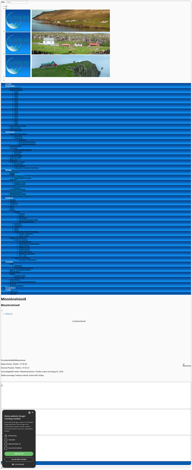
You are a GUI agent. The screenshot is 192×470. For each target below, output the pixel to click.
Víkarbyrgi (14, 204)
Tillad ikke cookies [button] (19, 459)
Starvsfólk (18, 136)
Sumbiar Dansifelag (18, 190)
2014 (16, 116)
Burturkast (18, 152)
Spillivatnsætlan (16, 156)
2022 (16, 100)
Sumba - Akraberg (26, 234)
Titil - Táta (23, 256)
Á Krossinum (19, 176)
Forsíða (8, 84)
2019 (16, 106)
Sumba (13, 200)
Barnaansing (15, 280)
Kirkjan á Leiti (19, 184)
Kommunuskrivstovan (18, 134)
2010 (16, 124)
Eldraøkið (18, 266)
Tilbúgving (14, 292)
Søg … (4, 2)
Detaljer (7, 431)
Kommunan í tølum (17, 162)
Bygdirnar (9, 198)
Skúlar (12, 274)
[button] (18, 464)
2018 (16, 108)
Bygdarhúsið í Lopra (18, 194)
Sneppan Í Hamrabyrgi (28, 260)
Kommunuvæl (19, 166)
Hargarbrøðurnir (25, 242)
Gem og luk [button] (18, 454)
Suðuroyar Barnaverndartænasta (23, 282)
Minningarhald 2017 (27, 222)
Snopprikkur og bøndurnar (29, 244)
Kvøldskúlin (14, 172)
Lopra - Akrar (24, 236)
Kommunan (10, 132)
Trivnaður (9, 262)
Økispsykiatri (15, 272)
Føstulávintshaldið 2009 (28, 220)
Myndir (12, 210)
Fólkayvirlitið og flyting (23, 150)
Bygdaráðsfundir (16, 90)
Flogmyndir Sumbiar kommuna (26, 232)
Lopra (12, 206)
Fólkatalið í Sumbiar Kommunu (26, 168)
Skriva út (8, 314)
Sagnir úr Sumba (21, 240)
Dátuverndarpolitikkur (27, 142)
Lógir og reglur (15, 158)
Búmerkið (13, 160)
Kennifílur (22, 140)
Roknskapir (18, 164)
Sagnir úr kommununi (18, 238)
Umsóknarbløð (16, 146)
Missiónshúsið (20, 186)
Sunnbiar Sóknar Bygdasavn (21, 196)
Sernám (13, 284)
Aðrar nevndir (15, 128)
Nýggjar (22, 214)
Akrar (12, 208)
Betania (17, 188)
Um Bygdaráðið (16, 130)
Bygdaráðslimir (16, 88)
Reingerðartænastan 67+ (24, 268)
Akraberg (13, 202)
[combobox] (29, 413)
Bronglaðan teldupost (27, 144)
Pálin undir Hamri (26, 252)
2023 (16, 98)
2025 (16, 94)
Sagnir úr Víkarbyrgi (22, 258)
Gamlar (22, 216)
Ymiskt (8, 290)
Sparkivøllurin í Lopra (22, 178)
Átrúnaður (14, 180)
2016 (16, 112)
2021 (16, 102)
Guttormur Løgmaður (27, 254)
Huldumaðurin (24, 250)
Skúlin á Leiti (19, 278)
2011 (16, 122)
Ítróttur (12, 174)
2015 (16, 114)
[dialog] (19, 439)
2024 (16, 96)
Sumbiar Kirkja (20, 182)
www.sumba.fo (11, 404)
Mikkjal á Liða (24, 248)
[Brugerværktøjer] (2, 310)
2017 (16, 110)
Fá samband (10, 288)
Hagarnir (13, 294)
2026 (16, 92)
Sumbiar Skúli (19, 276)
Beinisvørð (23, 218)
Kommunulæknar (16, 286)
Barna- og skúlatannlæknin (20, 270)
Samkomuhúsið (16, 192)
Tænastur (13, 148)
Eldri (12, 264)
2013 (16, 118)
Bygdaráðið (10, 86)
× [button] (32, 412)
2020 (16, 104)
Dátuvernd (18, 138)
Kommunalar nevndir (18, 126)
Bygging (17, 154)
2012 (16, 120)
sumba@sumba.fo (15, 402)
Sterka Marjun (24, 246)
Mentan (8, 170)
